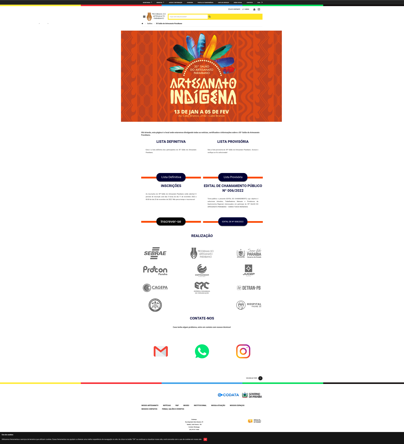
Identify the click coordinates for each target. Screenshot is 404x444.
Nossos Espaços (237, 405)
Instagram (259, 9)
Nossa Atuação (218, 405)
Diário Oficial (238, 2)
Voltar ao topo (251, 378)
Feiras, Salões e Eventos (173, 409)
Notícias (167, 405)
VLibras (247, 9)
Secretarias (146, 2)
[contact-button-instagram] (243, 351)
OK (205, 439)
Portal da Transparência (205, 2)
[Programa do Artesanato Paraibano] (156, 17)
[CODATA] (228, 396)
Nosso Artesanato (150, 405)
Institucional (200, 405)
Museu (186, 405)
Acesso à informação (175, 2)
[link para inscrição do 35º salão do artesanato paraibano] (233, 177)
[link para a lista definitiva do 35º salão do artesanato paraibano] (171, 177)
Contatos (250, 2)
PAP (177, 405)
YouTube (254, 9)
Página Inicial (143, 24)
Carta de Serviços (223, 2)
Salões (149, 24)
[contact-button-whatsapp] (202, 351)
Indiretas (159, 2)
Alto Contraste (235, 9)
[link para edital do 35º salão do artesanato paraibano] (233, 222)
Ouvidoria (190, 2)
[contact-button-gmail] (160, 351)
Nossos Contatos (149, 409)
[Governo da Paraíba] (251, 397)
